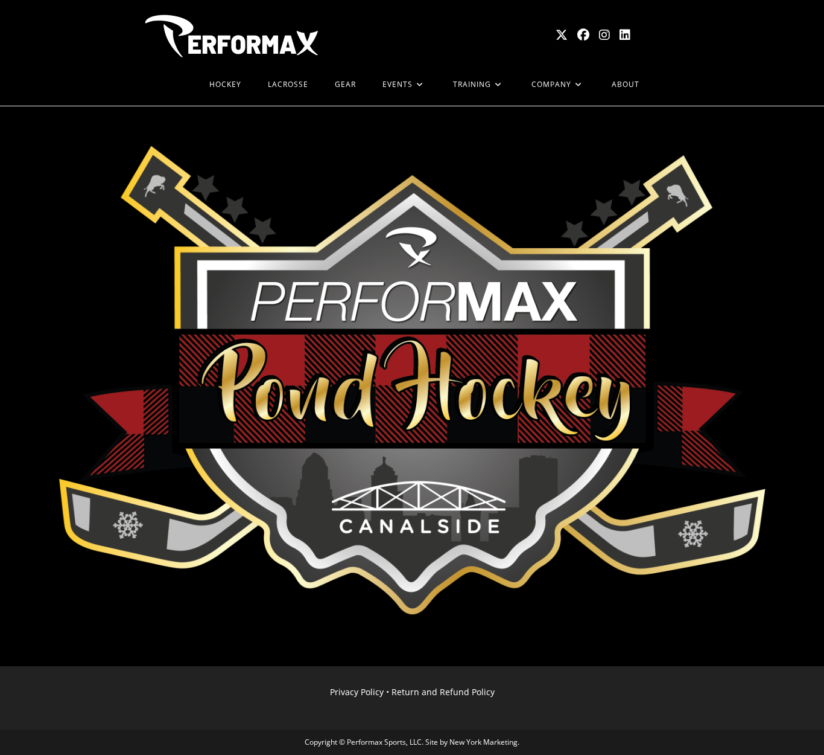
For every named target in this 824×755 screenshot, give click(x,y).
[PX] (183, 85)
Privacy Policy (357, 692)
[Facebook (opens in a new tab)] (583, 35)
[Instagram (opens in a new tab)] (604, 35)
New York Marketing (483, 742)
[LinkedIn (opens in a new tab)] (625, 35)
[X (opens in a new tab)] (561, 35)
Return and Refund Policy (443, 692)
